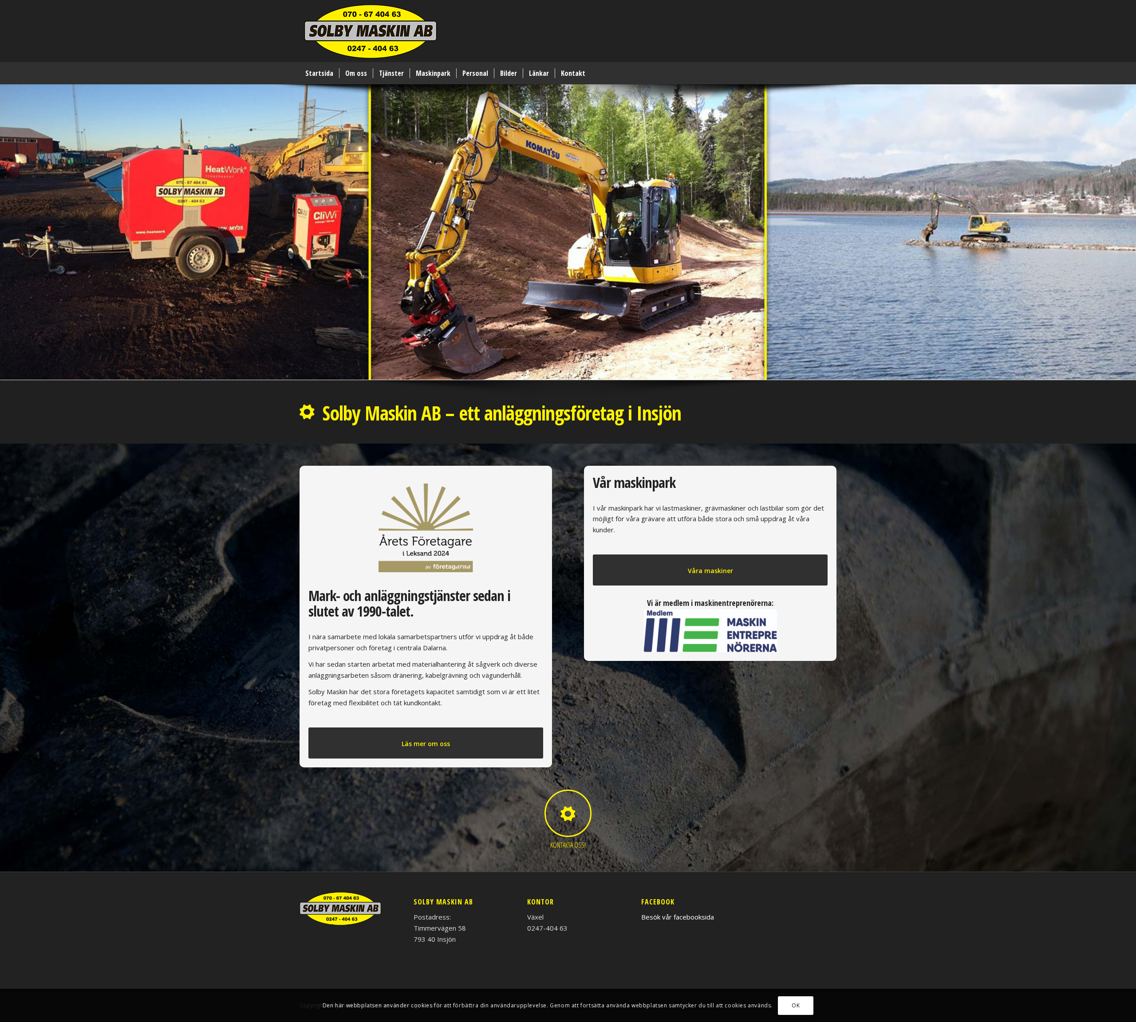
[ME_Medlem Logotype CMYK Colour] (710, 630)
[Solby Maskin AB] (370, 33)
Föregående (8, 223)
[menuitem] (319, 73)
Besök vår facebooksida (677, 916)
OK (796, 1005)
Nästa (1128, 223)
